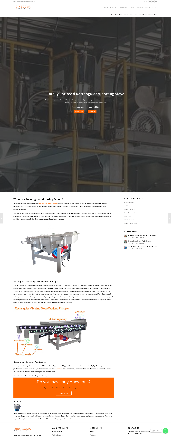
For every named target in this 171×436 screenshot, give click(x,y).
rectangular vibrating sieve (48, 203)
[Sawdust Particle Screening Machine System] (169, 218)
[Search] (156, 7)
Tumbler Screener (129, 206)
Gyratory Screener (129, 209)
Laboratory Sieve (129, 220)
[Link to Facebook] (144, 1)
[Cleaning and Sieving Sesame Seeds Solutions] (1, 218)
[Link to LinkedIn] (150, 1)
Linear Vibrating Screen (131, 213)
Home (92, 431)
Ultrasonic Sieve (129, 202)
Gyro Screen (127, 216)
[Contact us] (165, 431)
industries (58, 369)
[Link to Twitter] (153, 1)
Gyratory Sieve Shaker (130, 223)
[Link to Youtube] (156, 1)
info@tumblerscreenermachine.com (26, 1)
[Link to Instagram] (147, 1)
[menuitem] (106, 7)
